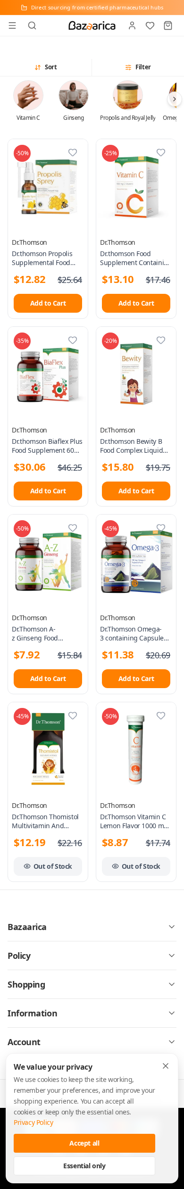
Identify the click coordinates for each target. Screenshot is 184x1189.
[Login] (132, 25)
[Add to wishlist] (72, 152)
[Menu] (12, 25)
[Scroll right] (174, 99)
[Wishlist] (150, 25)
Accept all (84, 1143)
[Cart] (167, 25)
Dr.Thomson (29, 242)
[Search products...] (32, 25)
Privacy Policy (33, 1122)
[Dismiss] (165, 1066)
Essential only (84, 1165)
